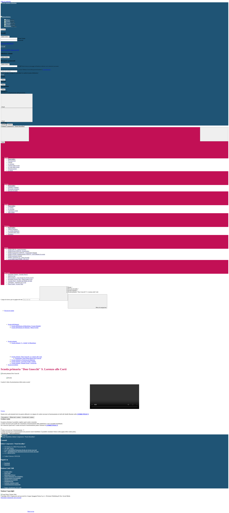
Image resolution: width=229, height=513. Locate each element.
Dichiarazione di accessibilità (12, 478)
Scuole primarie (72, 290)
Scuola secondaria (13, 365)
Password (20, 40)
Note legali (7, 473)
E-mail (19, 66)
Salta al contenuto (6, 1)
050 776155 (10, 448)
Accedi (3, 29)
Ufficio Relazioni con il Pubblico (13, 476)
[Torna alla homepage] (114, 126)
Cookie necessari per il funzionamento (12, 430)
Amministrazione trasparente (12, 484)
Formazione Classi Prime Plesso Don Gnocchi (28, 358)
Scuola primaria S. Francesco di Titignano (23, 360)
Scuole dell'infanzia (13, 324)
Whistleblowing (8, 481)
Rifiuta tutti (15, 417)
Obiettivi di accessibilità (11, 480)
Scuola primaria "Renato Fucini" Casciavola (23, 363)
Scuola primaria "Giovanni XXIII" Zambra (23, 361)
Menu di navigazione (100, 307)
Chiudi (3, 79)
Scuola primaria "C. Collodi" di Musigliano (23, 343)
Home (69, 287)
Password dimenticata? (7, 43)
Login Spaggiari (47, 69)
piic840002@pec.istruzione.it (23, 451)
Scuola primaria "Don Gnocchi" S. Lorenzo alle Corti (26, 356)
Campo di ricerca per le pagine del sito (11, 299)
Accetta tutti (28, 417)
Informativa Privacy (9, 475)
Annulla (3, 124)
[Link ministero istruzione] (9, 3)
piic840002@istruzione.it (22, 450)
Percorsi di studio (73, 289)
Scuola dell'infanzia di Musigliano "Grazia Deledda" (26, 326)
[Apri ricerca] (214, 134)
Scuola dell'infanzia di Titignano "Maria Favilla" (25, 327)
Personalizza (4, 417)
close (2, 142)
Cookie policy (8, 471)
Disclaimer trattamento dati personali (11, 497)
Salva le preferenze (15, 433)
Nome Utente (21, 38)
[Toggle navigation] (15, 134)
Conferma (9, 124)
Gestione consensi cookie (11, 483)
